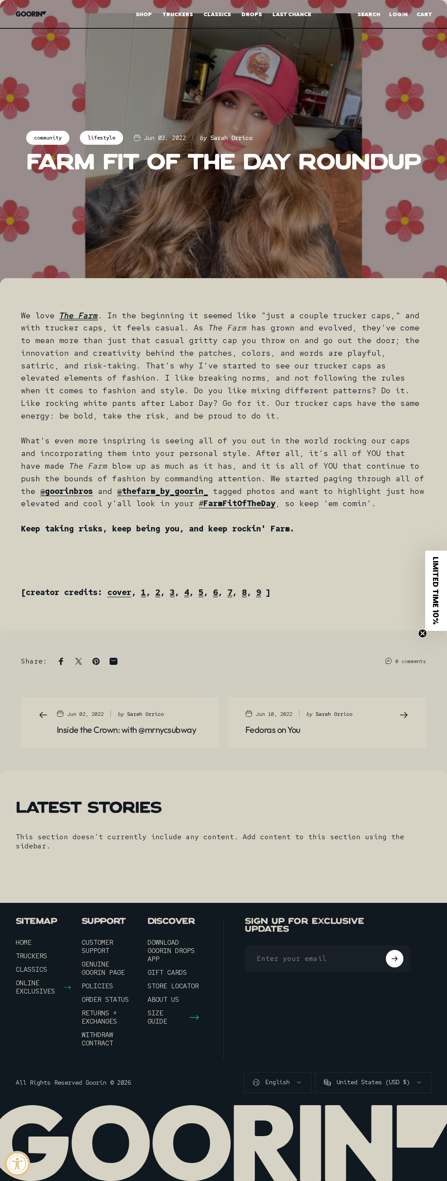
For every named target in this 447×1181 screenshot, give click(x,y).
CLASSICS (31, 970)
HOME (23, 943)
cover (119, 592)
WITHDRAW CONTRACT (97, 1039)
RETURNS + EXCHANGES (99, 1017)
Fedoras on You (272, 729)
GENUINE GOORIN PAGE (103, 968)
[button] (436, 591)
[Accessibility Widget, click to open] (17, 1164)
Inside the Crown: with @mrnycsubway (126, 729)
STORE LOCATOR (173, 986)
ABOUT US (163, 1000)
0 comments (410, 661)
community (48, 137)
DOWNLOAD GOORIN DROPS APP (171, 951)
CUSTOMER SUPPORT (97, 947)
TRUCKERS (31, 956)
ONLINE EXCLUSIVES (35, 987)
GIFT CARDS (167, 973)
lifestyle (101, 137)
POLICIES (97, 986)
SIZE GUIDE (157, 1017)
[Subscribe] (394, 958)
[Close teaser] (422, 633)
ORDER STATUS (105, 1000)
